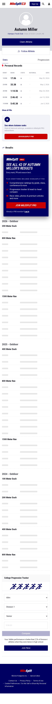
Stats (5, 60)
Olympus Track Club (15, 34)
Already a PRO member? (17, 212)
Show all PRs (7, 110)
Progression (43, 60)
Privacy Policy (25, 681)
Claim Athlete (26, 42)
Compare (26, 633)
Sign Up (35, 4)
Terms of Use (38, 681)
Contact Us (13, 681)
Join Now (26, 648)
